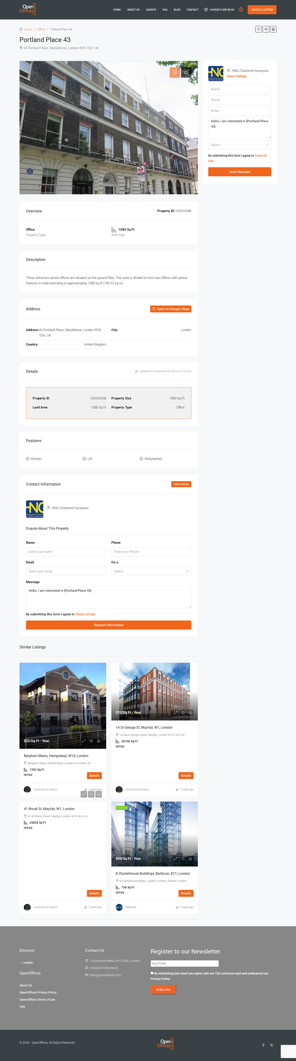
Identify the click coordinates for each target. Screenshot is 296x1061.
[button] (258, 29)
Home (117, 9)
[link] (63, 706)
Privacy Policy (160, 979)
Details (94, 776)
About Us (133, 9)
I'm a (114, 562)
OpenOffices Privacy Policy (38, 992)
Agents (151, 9)
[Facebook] (264, 1045)
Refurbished (153, 459)
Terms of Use (85, 614)
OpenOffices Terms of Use (37, 999)
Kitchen (36, 459)
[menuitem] (219, 9)
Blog (177, 9)
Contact (192, 9)
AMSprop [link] (130, 907)
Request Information (109, 625)
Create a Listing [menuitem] (262, 9)
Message (32, 582)
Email (30, 562)
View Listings (181, 484)
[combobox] (151, 571)
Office (41, 29)
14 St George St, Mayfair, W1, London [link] (144, 727)
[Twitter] (272, 1045)
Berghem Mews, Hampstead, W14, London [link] (56, 756)
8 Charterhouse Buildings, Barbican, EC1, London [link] (153, 873)
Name (30, 543)
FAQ (165, 9)
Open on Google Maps (172, 309)
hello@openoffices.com (105, 975)
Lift (90, 459)
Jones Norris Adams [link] (45, 789)
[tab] (175, 72)
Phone (115, 543)
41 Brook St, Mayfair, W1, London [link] (49, 809)
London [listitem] (28, 962)
